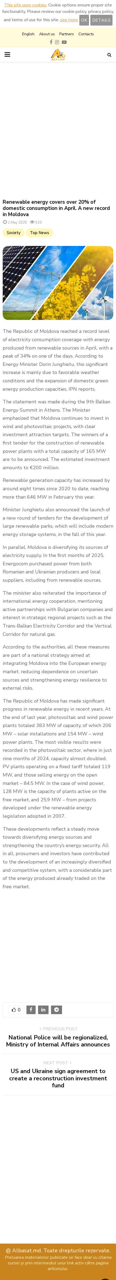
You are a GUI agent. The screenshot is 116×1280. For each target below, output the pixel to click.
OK (84, 20)
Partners (66, 34)
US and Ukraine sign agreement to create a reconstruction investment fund (58, 1078)
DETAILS (101, 20)
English (28, 34)
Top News (39, 232)
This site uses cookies (25, 5)
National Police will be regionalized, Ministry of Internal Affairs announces (58, 1041)
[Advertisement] (58, 130)
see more (69, 20)
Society (14, 232)
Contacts (86, 34)
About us (47, 34)
